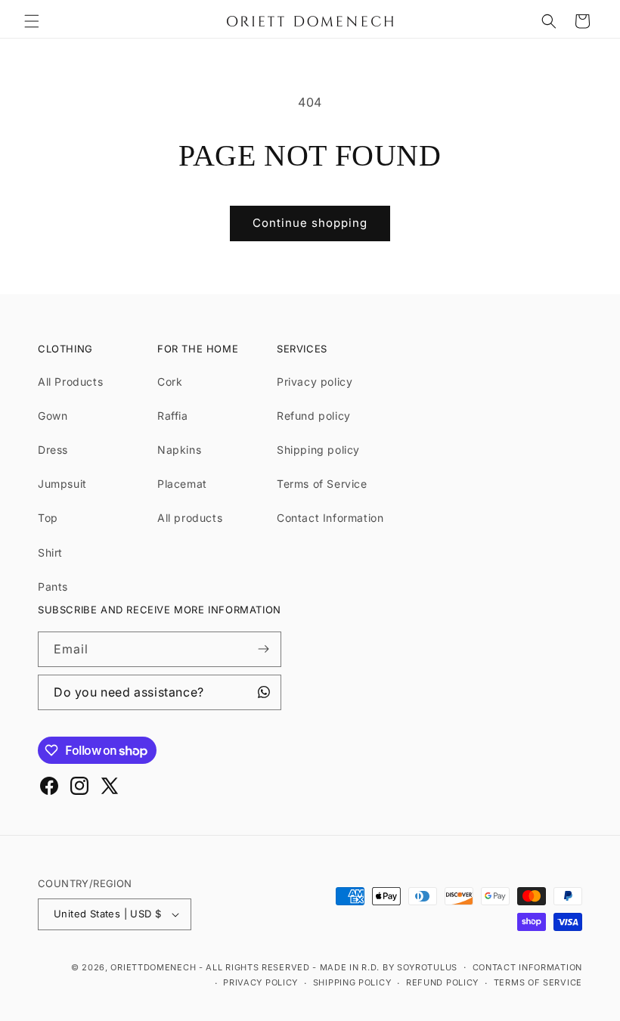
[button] (31, 21)
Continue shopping (310, 223)
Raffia (172, 415)
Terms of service (538, 982)
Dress (53, 449)
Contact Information (330, 517)
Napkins (179, 449)
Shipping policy (318, 449)
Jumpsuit (62, 483)
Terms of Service (322, 483)
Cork (169, 381)
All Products (70, 381)
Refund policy (314, 415)
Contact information (527, 967)
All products (189, 517)
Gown (52, 415)
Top (48, 517)
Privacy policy (314, 381)
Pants (53, 586)
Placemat (182, 483)
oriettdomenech (153, 967)
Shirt (50, 552)
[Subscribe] (264, 649)
